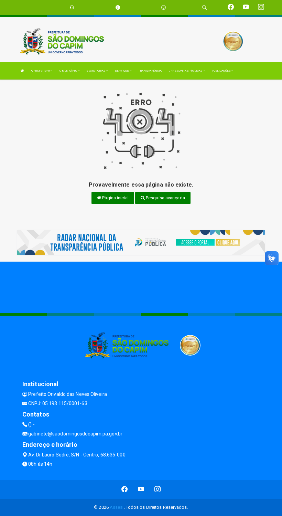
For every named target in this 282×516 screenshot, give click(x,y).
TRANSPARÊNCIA (150, 70)
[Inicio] (22, 71)
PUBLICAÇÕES (221, 70)
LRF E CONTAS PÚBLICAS (186, 70)
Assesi (117, 507)
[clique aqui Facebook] (125, 489)
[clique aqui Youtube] (141, 489)
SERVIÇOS (122, 70)
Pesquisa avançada (165, 197)
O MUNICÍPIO (68, 70)
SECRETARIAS (96, 70)
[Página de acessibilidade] (163, 7)
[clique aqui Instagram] (158, 489)
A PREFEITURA (41, 70)
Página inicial (115, 197)
